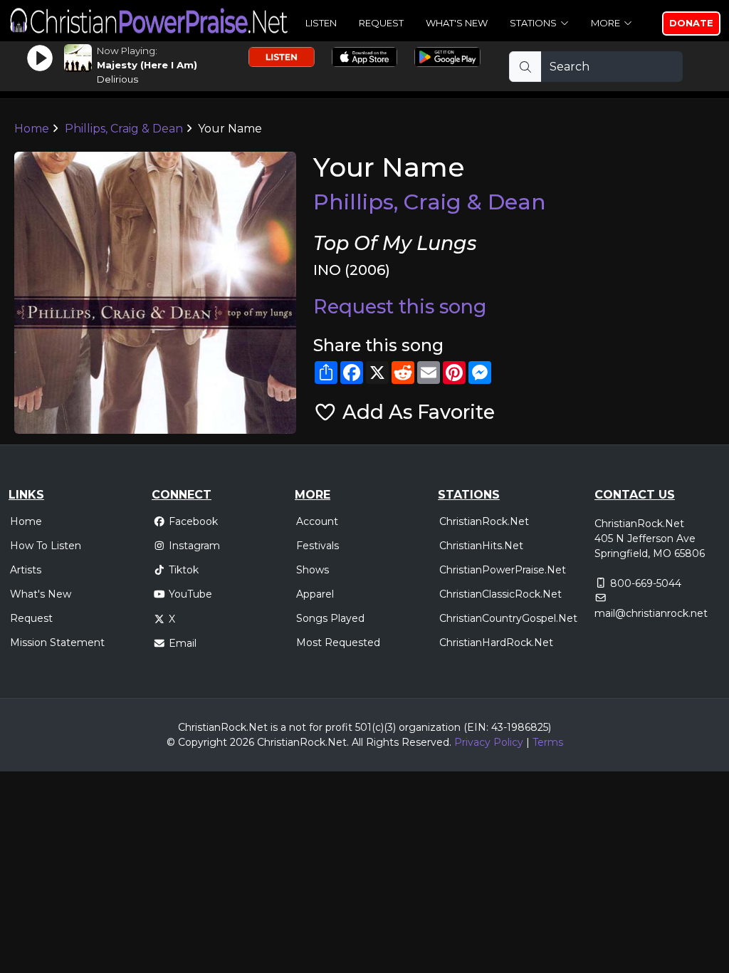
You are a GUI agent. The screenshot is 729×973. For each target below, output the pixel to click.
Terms (548, 742)
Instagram (194, 546)
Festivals (317, 546)
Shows (312, 570)
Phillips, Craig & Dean (124, 128)
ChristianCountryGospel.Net (508, 618)
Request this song (399, 306)
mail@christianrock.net (651, 613)
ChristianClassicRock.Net (500, 594)
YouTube (190, 594)
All (357, 742)
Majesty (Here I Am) (147, 65)
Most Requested (338, 642)
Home (31, 128)
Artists (25, 570)
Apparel (315, 594)
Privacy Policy (488, 742)
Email (182, 643)
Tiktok (184, 570)
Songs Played (330, 618)
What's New (457, 22)
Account (317, 521)
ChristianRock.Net (484, 521)
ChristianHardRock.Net (496, 642)
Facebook (193, 521)
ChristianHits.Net (481, 546)
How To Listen (45, 546)
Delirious (117, 79)
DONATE (691, 22)
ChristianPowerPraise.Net (502, 570)
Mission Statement (57, 642)
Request (381, 22)
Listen (321, 22)
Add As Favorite (416, 412)
